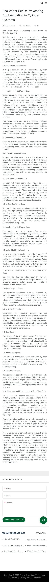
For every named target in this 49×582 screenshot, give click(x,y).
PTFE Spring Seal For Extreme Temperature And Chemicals (37, 551)
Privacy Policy (26, 578)
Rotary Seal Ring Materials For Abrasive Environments (37, 545)
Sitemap (37, 578)
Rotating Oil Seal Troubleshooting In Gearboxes (14, 551)
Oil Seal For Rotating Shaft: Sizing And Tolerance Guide (14, 545)
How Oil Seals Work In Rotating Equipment (12, 539)
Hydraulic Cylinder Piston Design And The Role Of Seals (37, 540)
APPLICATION (41, 533)
